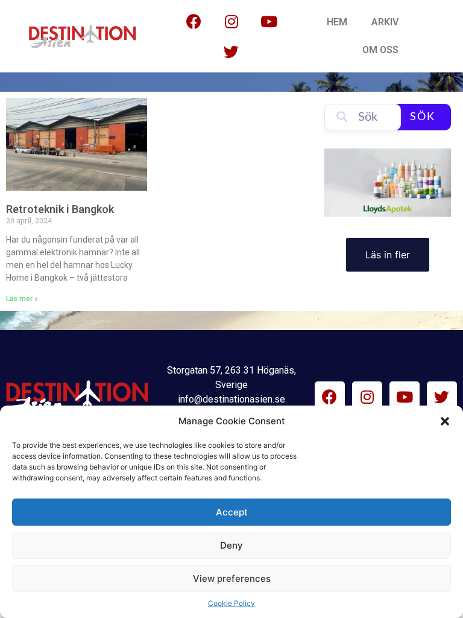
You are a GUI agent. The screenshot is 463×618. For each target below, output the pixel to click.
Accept (232, 512)
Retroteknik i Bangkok (60, 209)
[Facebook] (194, 21)
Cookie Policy (231, 603)
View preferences (232, 578)
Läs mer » (22, 299)
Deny (231, 545)
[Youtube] (269, 21)
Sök (422, 117)
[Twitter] (231, 51)
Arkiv (384, 22)
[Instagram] (231, 21)
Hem (337, 22)
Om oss (380, 50)
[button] (445, 421)
